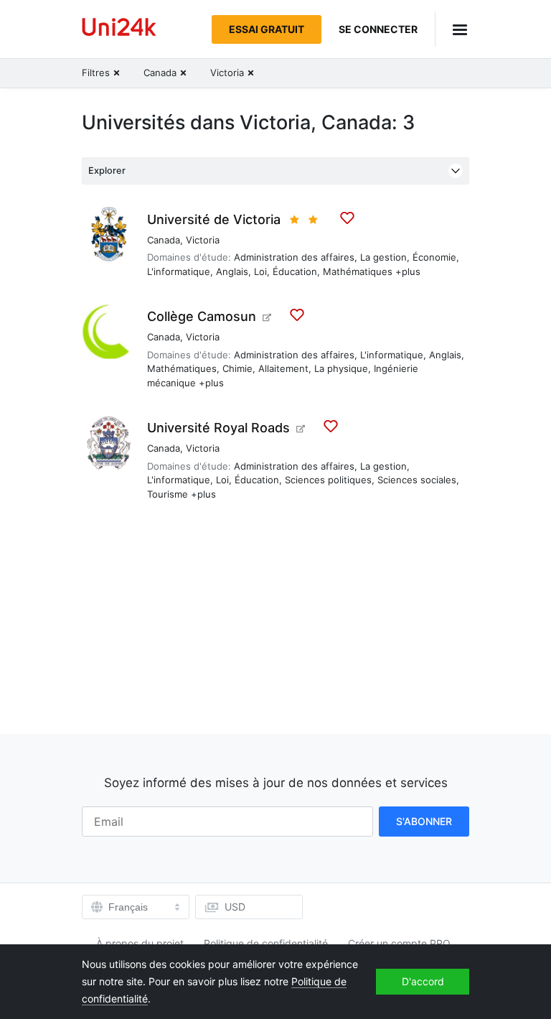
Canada (163, 240)
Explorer (107, 170)
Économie (434, 257)
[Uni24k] (119, 29)
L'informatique (178, 271)
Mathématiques (357, 271)
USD (235, 907)
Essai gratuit (266, 29)
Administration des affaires (294, 257)
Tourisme (167, 494)
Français (128, 907)
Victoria (203, 240)
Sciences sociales (416, 479)
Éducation (295, 271)
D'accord (423, 981)
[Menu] (452, 29)
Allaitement (283, 368)
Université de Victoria (214, 219)
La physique (341, 368)
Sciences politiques (328, 479)
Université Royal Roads (218, 427)
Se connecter (378, 29)
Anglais (232, 271)
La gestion (383, 257)
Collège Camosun (201, 316)
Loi (260, 271)
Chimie (237, 368)
